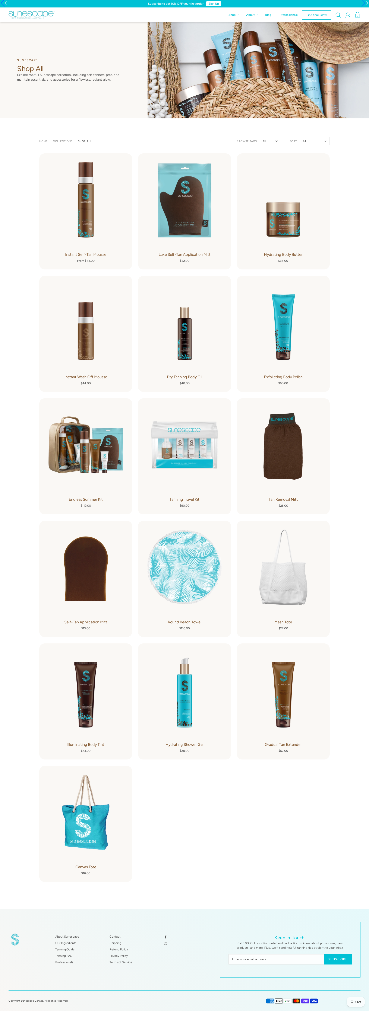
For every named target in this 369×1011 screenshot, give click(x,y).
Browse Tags (247, 141)
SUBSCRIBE (337, 959)
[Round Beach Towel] (184, 579)
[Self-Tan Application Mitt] (85, 579)
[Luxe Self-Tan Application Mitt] (184, 211)
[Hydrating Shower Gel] (184, 701)
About (250, 15)
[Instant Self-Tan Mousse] (85, 211)
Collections (63, 141)
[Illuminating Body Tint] (85, 701)
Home (43, 141)
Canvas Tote (85, 867)
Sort (293, 141)
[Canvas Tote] (85, 824)
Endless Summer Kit (86, 499)
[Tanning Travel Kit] (184, 456)
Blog (268, 15)
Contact (115, 936)
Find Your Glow (316, 15)
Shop (232, 15)
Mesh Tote (283, 622)
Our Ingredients (65, 943)
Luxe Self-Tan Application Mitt (185, 254)
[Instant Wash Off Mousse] (85, 334)
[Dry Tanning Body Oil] (184, 334)
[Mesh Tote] (283, 579)
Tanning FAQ (63, 956)
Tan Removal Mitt (283, 499)
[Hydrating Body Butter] (283, 211)
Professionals (289, 15)
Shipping (115, 943)
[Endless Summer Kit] (85, 456)
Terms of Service (121, 962)
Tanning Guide (65, 949)
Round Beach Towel (184, 622)
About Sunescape (67, 936)
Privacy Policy (119, 956)
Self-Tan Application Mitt (85, 622)
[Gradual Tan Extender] (283, 701)
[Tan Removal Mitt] (283, 456)
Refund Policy (119, 949)
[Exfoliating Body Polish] (283, 334)
